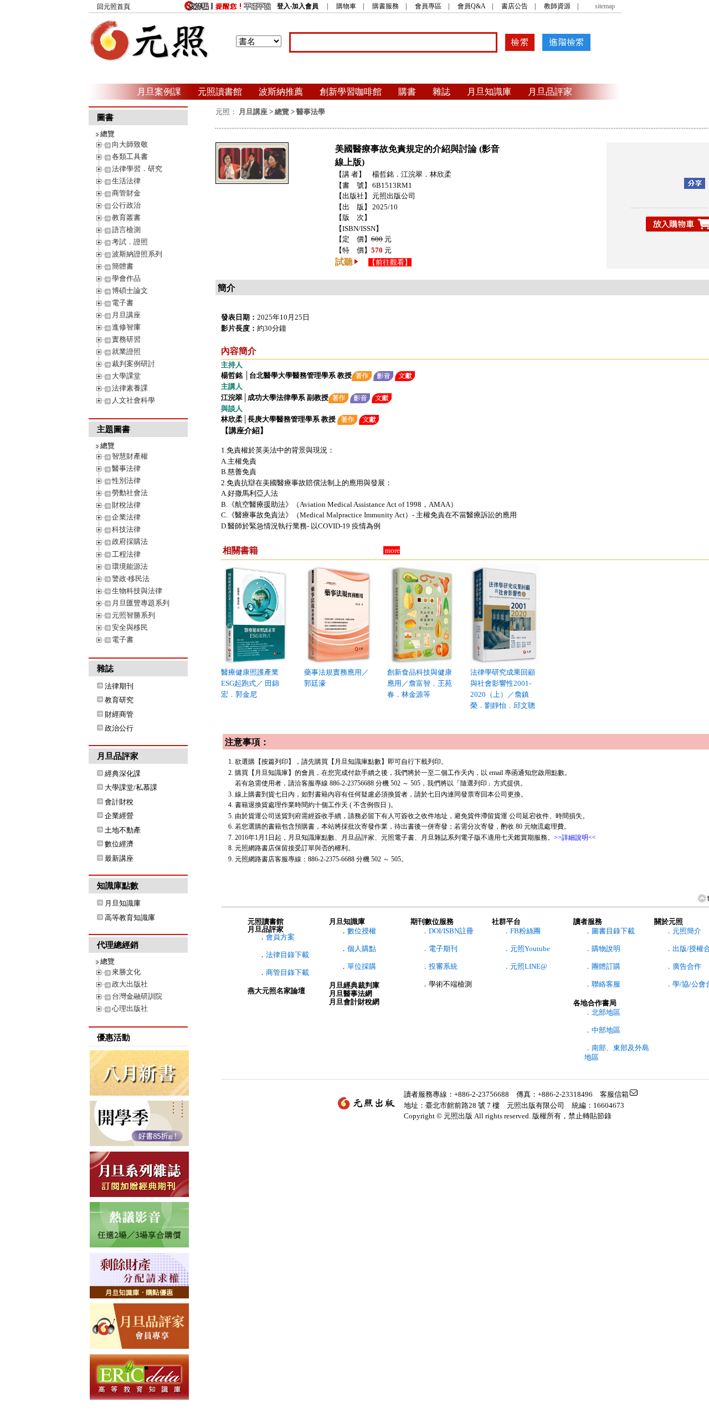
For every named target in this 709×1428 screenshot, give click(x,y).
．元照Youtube (526, 948)
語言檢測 (126, 229)
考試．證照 (130, 242)
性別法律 (126, 480)
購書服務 (385, 6)
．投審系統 (440, 966)
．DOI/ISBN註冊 (448, 931)
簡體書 (122, 266)
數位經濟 (119, 844)
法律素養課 (130, 388)
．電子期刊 (440, 948)
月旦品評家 (550, 91)
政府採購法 (130, 541)
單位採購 (361, 966)
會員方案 (280, 937)
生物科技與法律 (137, 591)
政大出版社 (130, 984)
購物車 (346, 6)
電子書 (122, 303)
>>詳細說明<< (575, 837)
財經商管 (119, 714)
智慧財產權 (130, 456)
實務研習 (126, 339)
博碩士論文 (130, 290)
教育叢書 (126, 217)
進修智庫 (126, 327)
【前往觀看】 (390, 262)
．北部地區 (602, 1012)
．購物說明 (602, 948)
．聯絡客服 (602, 984)
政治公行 (119, 728)
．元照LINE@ (525, 966)
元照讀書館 (220, 91)
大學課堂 (126, 376)
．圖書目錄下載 (609, 931)
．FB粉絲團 (522, 931)
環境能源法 (130, 566)
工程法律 (126, 554)
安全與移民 (130, 627)
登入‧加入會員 (297, 6)
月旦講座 (126, 315)
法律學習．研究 (137, 169)
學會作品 (126, 278)
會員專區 (428, 6)
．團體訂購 (602, 966)
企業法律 (126, 517)
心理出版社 (130, 1008)
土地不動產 (123, 830)
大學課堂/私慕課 (131, 787)
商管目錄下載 (287, 972)
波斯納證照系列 (137, 254)
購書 (407, 91)
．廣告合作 (683, 966)
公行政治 (126, 205)
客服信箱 (614, 1094)
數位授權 (361, 931)
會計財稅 (119, 802)
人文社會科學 (133, 400)
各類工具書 (130, 156)
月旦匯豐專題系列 (140, 603)
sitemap (605, 6)
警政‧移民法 (131, 578)
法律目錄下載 (287, 955)
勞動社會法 (130, 493)
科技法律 (126, 529)
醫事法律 (126, 468)
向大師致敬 (130, 144)
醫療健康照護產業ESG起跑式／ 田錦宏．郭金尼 (250, 683)
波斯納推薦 (281, 91)
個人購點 (361, 948)
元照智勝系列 (133, 615)
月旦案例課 (159, 91)
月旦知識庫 (489, 91)
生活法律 (126, 181)
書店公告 (514, 6)
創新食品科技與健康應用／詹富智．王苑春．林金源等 (419, 683)
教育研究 (119, 700)
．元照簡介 (683, 931)
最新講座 (119, 858)
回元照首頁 (113, 7)
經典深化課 (123, 773)
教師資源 (557, 6)
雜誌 (441, 91)
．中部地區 (602, 1030)
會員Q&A (471, 6)
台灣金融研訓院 (137, 996)
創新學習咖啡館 (351, 91)
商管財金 (126, 193)
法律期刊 (119, 686)
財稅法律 (126, 505)
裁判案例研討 (133, 363)
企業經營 (119, 815)
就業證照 (126, 351)
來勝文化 (126, 972)
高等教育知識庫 (130, 917)
